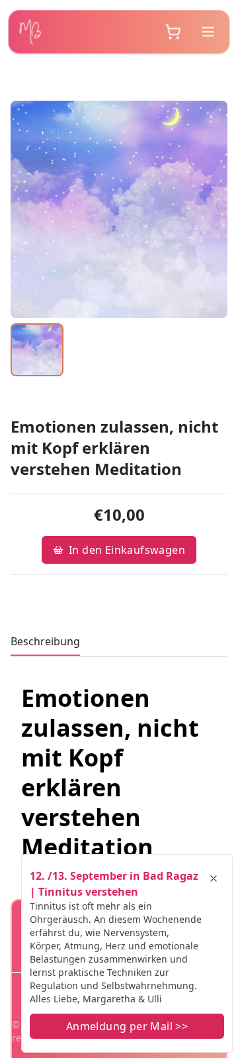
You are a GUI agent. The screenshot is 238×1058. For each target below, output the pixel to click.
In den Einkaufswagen (127, 550)
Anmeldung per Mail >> (127, 1026)
